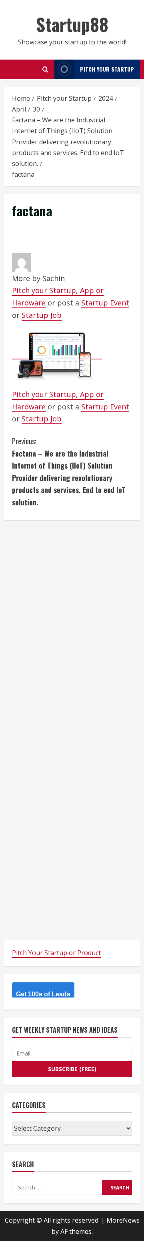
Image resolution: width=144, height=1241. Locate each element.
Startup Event (105, 302)
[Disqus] (72, 628)
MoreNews (123, 1220)
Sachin (53, 278)
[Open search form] (45, 69)
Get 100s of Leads (43, 994)
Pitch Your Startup (107, 69)
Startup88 (72, 24)
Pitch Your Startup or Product (56, 952)
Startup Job (42, 315)
